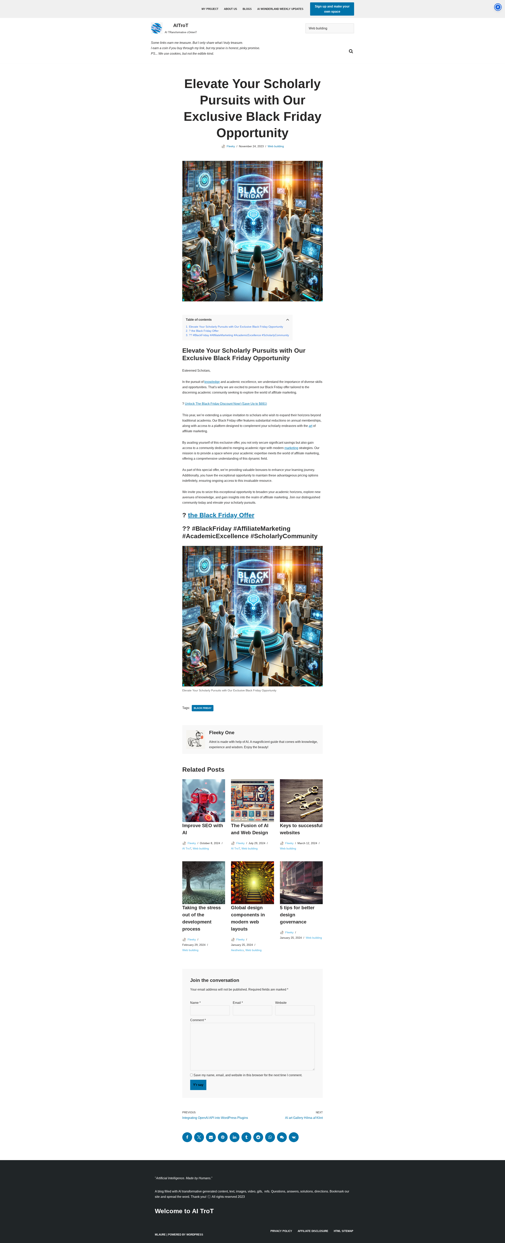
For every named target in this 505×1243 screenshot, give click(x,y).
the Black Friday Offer (221, 515)
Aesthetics (237, 950)
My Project (210, 8)
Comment (198, 1020)
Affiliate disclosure (313, 1231)
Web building (276, 146)
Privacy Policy (281, 1231)
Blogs (247, 8)
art (310, 425)
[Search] (351, 51)
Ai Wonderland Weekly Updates (280, 8)
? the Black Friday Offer (204, 330)
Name (195, 1002)
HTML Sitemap (343, 1231)
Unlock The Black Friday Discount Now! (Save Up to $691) (226, 403)
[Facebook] (187, 1137)
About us (230, 8)
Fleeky (231, 146)
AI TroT (186, 848)
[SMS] (282, 1137)
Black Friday (202, 708)
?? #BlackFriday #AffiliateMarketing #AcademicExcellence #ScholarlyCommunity (239, 335)
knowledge (212, 381)
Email (238, 1002)
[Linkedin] (234, 1137)
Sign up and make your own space (332, 9)
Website (281, 1002)
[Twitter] (199, 1137)
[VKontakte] (294, 1137)
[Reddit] (258, 1137)
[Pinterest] (223, 1137)
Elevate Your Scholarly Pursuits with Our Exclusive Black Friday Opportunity (236, 326)
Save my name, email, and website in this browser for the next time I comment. (248, 1075)
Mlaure (160, 1234)
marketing (291, 448)
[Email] (211, 1137)
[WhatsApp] (270, 1137)
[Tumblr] (246, 1137)
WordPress (194, 1234)
